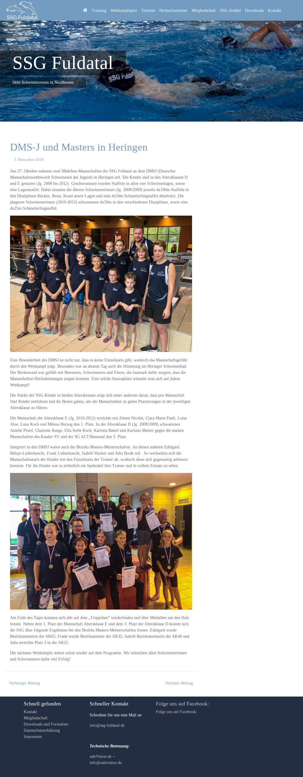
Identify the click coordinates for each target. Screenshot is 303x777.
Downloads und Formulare (46, 724)
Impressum (33, 736)
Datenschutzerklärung (42, 730)
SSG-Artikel (230, 10)
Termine (148, 10)
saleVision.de (101, 756)
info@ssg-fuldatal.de (107, 725)
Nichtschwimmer (173, 10)
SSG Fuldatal (62, 62)
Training (99, 10)
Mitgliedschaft (204, 10)
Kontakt (274, 10)
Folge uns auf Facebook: (182, 704)
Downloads (254, 10)
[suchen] (291, 10)
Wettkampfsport (123, 10)
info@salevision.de (106, 762)
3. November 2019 (29, 160)
